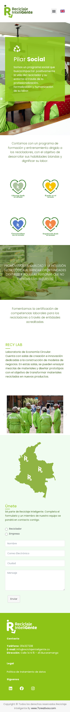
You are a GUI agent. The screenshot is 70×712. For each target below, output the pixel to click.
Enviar (13, 599)
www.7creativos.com (43, 708)
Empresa (14, 533)
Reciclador (15, 528)
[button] (54, 11)
